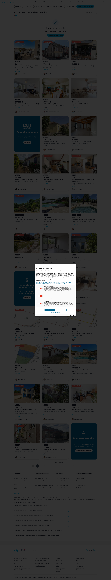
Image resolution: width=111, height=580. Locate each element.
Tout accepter (50, 309)
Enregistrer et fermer (55, 312)
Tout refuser (61, 309)
